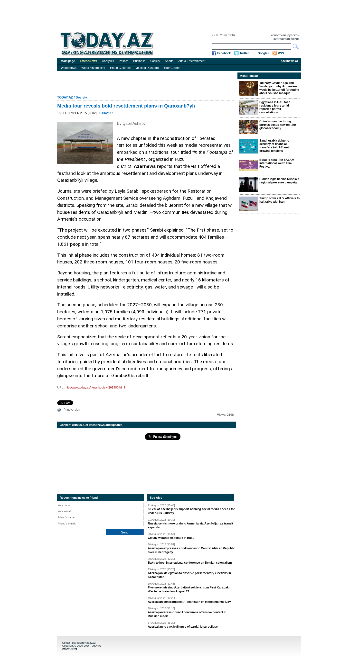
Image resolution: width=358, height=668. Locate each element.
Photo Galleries (120, 68)
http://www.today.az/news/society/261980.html (95, 387)
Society (155, 61)
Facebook (224, 53)
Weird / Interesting (93, 68)
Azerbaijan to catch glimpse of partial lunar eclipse (183, 626)
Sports (169, 61)
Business (139, 61)
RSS (281, 53)
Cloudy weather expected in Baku (171, 538)
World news (68, 68)
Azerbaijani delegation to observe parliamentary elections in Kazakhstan (189, 575)
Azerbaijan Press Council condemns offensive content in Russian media (187, 614)
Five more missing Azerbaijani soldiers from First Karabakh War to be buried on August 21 (189, 589)
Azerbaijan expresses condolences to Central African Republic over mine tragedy (191, 550)
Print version (72, 409)
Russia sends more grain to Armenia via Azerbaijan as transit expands (190, 525)
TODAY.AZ (65, 97)
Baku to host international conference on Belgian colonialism (190, 562)
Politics (123, 61)
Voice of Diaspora (147, 68)
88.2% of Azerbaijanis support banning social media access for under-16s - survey (191, 511)
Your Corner (172, 68)
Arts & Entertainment (191, 61)
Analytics (108, 61)
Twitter (244, 53)
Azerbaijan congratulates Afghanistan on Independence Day (189, 602)
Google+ (263, 53)
